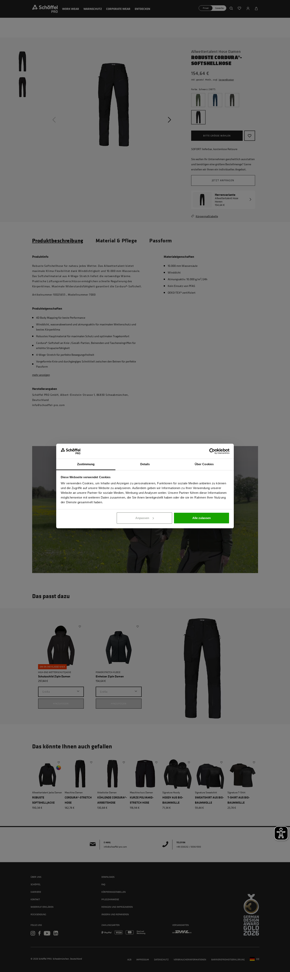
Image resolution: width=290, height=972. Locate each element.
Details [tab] (145, 464)
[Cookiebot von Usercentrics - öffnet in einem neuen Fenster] (212, 451)
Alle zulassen (201, 518)
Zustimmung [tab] (86, 464)
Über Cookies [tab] (204, 464)
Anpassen (142, 518)
